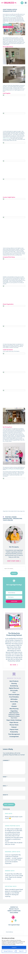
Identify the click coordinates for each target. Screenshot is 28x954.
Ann (6, 813)
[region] (14, 945)
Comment (6, 760)
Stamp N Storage (6, 138)
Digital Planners (14, 688)
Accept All (14, 947)
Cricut (14, 692)
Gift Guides (14, 699)
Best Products (14, 681)
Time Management (14, 734)
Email (5, 786)
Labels (14, 704)
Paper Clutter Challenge (14, 720)
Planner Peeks (14, 724)
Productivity (14, 731)
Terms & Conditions (14, 911)
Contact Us (14, 907)
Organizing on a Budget (14, 714)
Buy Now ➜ (14, 665)
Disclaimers (14, 912)
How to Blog (14, 701)
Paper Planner (14, 722)
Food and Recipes (14, 694)
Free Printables (14, 697)
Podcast (14, 727)
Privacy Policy (14, 909)
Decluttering (14, 685)
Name (5, 776)
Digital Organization (14, 712)
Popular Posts (14, 729)
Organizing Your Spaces (12, 519)
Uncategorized (14, 736)
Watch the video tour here (10, 16)
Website (5, 795)
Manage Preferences (8, 951)
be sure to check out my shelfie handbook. (15, 469)
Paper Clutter (14, 717)
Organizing (7, 518)
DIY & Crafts (14, 690)
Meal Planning (14, 708)
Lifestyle (14, 706)
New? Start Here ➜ (14, 561)
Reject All (21, 951)
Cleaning (14, 683)
